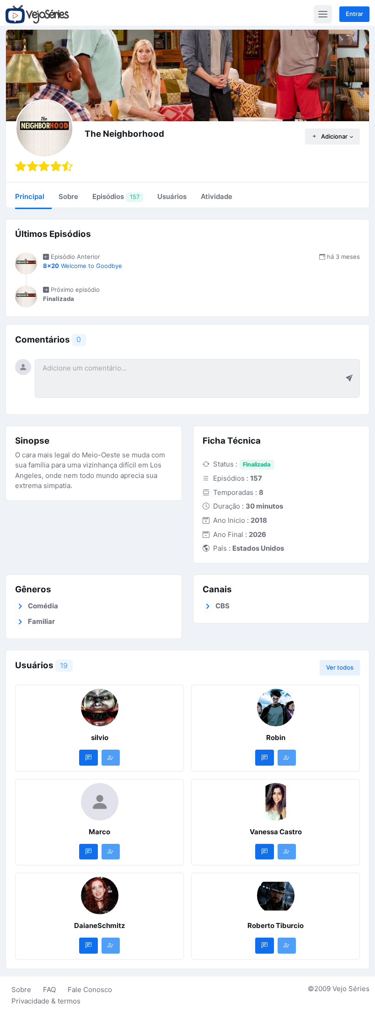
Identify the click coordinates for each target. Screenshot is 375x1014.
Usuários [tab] (172, 196)
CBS (222, 605)
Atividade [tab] (216, 196)
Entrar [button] (354, 13)
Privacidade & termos (45, 1001)
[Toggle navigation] (323, 14)
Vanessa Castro (276, 831)
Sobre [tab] (68, 196)
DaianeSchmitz (99, 925)
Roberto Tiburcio (275, 925)
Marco (99, 831)
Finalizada (256, 464)
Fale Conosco (90, 989)
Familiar (41, 621)
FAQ (49, 989)
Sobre (21, 989)
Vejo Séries (351, 988)
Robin (275, 737)
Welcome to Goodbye (82, 265)
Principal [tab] (29, 196)
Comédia (43, 605)
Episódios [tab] (115, 196)
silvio (99, 737)
